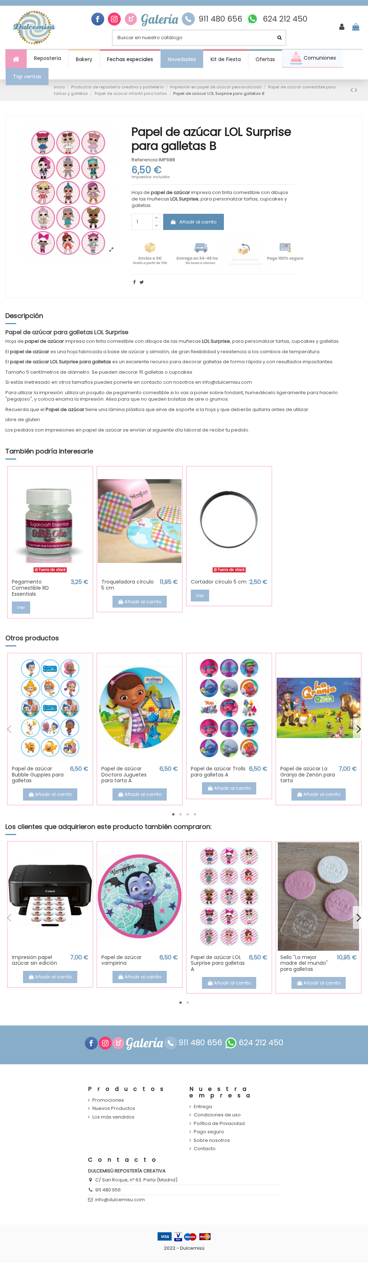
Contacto (205, 1149)
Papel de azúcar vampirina (121, 960)
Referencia (144, 160)
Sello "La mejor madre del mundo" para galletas (304, 963)
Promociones (108, 1100)
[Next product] (356, 90)
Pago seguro (209, 1132)
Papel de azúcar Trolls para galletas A (218, 771)
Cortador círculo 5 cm (219, 581)
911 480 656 (220, 19)
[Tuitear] (141, 282)
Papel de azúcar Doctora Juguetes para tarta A (124, 774)
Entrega (203, 1106)
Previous (9, 729)
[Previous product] (352, 90)
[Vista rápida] (50, 573)
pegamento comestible (141, 392)
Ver (21, 607)
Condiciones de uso (217, 1115)
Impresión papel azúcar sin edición (34, 960)
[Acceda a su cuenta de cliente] (341, 27)
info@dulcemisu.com (120, 1199)
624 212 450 (285, 19)
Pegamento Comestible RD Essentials (30, 588)
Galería (159, 19)
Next (358, 729)
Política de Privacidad (219, 1123)
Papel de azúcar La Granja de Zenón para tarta (307, 774)
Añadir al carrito (198, 221)
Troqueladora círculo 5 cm (127, 584)
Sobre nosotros (212, 1140)
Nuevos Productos (113, 1108)
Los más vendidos (113, 1117)
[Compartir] (134, 282)
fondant (234, 392)
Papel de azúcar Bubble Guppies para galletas (38, 774)
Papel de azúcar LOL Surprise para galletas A (218, 963)
